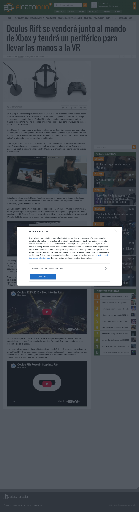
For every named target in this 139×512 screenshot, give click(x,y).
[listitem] (69, 268)
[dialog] (69, 256)
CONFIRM (43, 277)
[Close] (116, 231)
